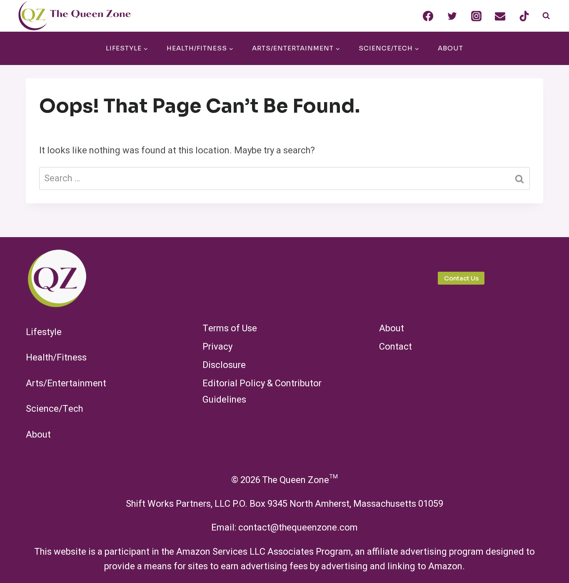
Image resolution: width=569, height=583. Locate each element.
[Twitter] (452, 15)
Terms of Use (229, 328)
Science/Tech (54, 408)
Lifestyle (44, 332)
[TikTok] (524, 15)
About (450, 48)
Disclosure (224, 365)
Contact (395, 346)
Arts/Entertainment (66, 383)
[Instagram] (476, 15)
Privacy (217, 346)
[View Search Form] (546, 16)
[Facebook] (428, 15)
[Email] (500, 15)
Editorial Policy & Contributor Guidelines (262, 392)
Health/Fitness (56, 357)
